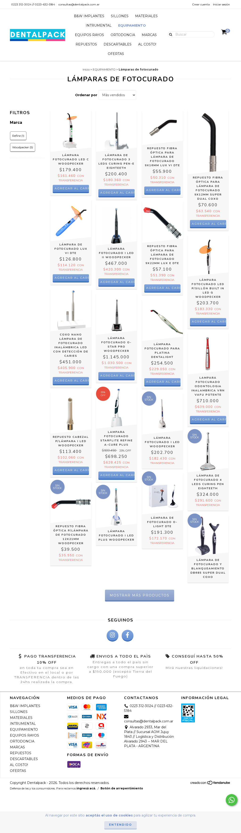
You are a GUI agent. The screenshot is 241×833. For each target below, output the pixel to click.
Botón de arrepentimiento (121, 788)
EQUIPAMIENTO (132, 25)
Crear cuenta (201, 4)
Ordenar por (86, 95)
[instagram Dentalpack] (112, 636)
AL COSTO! (147, 44)
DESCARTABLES (118, 44)
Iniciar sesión (221, 4)
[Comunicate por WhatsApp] (231, 800)
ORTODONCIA (123, 35)
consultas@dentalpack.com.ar (79, 4)
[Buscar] (170, 34)
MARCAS (149, 35)
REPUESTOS (86, 44)
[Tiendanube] (210, 784)
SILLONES (120, 16)
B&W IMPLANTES (89, 16)
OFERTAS (116, 54)
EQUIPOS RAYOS (89, 35)
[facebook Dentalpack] (127, 636)
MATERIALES (146, 16)
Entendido (120, 824)
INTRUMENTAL (99, 25)
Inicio (86, 69)
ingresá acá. (86, 788)
